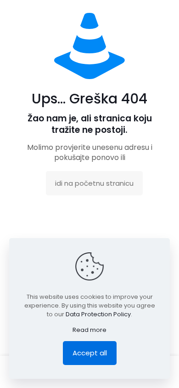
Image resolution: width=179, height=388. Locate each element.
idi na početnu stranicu (94, 183)
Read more (89, 329)
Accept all (90, 353)
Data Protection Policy (98, 314)
